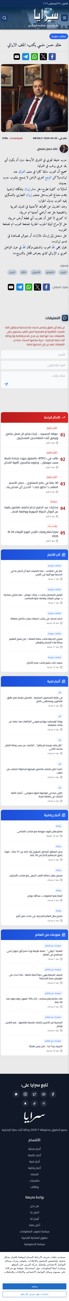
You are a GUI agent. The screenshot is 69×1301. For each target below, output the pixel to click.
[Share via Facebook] (52, 56)
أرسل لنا (34, 1218)
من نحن (34, 1206)
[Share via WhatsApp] (34, 56)
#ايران (12, 272)
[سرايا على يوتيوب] (43, 1094)
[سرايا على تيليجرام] (43, 1103)
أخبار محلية (34, 1149)
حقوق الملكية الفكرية (35, 1238)
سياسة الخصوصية (34, 1244)
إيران (27, 189)
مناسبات (34, 1180)
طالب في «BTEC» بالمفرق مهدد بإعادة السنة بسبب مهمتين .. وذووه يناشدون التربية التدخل (31, 460)
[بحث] (4, 17)
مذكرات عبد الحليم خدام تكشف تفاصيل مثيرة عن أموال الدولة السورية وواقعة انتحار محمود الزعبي (31, 511)
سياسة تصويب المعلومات (34, 1231)
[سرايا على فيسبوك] (52, 1094)
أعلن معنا (34, 1225)
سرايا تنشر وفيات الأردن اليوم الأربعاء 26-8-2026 (32, 534)
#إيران (63, 272)
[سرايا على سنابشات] (25, 1103)
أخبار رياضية (34, 1168)
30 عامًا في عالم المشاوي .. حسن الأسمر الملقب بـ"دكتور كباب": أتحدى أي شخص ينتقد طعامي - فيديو (31, 487)
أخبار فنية (34, 1161)
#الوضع (50, 272)
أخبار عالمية (34, 1155)
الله (53, 247)
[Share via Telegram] (25, 56)
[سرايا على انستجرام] (25, 1094)
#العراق (36, 272)
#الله (23, 272)
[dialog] (34, 1276)
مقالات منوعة (58, 36)
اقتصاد (34, 1174)
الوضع (48, 177)
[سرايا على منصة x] (34, 1094)
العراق (21, 172)
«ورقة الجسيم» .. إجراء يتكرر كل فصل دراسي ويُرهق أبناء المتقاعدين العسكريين (31, 436)
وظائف (34, 1187)
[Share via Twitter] (43, 56)
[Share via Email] (16, 56)
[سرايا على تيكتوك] (34, 1103)
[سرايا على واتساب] (16, 1094)
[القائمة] (64, 17)
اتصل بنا (34, 1212)
